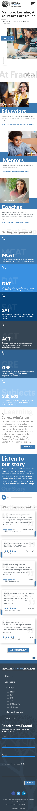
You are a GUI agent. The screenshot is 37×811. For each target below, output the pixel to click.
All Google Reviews (18, 650)
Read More (7, 525)
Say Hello (8, 38)
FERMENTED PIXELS (18, 808)
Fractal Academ (15, 471)
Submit (30, 782)
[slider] (21, 497)
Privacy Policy (22, 801)
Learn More (28, 447)
